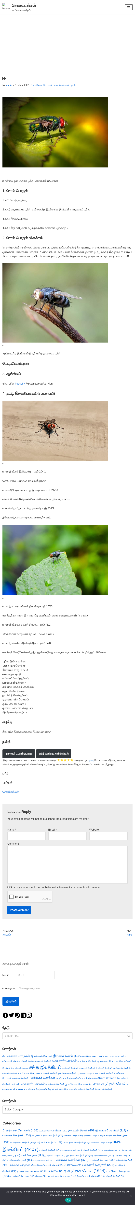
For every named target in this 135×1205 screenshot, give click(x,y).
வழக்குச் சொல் (113, 1083)
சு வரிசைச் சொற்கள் (120, 1068)
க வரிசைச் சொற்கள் (64, 1060)
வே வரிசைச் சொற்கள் (103, 1089)
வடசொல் (94, 1084)
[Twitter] (11, 1015)
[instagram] (29, 1015)
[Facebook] (5, 1015)
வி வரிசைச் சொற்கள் (63, 1089)
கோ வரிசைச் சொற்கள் (20, 1068)
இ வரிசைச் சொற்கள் (85, 1056)
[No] (131, 1196)
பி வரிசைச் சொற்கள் (84, 1078)
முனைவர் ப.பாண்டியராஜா (18, 753)
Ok (68, 1200)
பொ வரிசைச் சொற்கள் (49, 1165)
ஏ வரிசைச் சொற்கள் (27, 1061)
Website (94, 829)
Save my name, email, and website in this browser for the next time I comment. (55, 887)
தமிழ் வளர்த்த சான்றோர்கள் (54, 753)
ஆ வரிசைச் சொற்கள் (42, 1056)
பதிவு (91, 760)
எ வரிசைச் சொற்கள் (51, 1135)
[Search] (129, 1035)
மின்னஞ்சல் (9, 988)
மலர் (17, 1084)
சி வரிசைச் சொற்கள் (104, 1068)
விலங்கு (47, 1089)
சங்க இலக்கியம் (61, 85)
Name (11, 829)
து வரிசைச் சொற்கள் (67, 1073)
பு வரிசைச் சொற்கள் (105, 1078)
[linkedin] (23, 1015)
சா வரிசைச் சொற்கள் (87, 1068)
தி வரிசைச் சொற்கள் (49, 1073)
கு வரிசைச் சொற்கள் (108, 1061)
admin (9, 85)
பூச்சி (73, 85)
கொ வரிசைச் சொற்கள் (76, 1142)
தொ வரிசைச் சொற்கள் (104, 1073)
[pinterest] (17, 1015)
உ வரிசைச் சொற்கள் (109, 1056)
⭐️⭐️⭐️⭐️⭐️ (65, 760)
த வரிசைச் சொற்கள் (29, 1073)
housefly (20, 383)
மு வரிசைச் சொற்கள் (76, 1084)
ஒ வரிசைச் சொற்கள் (43, 1061)
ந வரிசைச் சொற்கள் (20, 1160)
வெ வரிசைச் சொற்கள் (84, 1089)
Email (52, 829)
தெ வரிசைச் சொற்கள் (85, 1073)
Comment (13, 843)
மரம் (13, 1084)
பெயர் (8, 975)
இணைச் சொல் (63, 1056)
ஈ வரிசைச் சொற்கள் (42, 85)
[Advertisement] (67, 39)
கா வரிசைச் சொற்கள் (86, 1061)
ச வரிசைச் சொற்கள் (70, 1068)
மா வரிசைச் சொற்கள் (54, 1084)
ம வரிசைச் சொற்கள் (32, 1084)
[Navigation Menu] (129, 7)
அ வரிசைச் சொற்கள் (16, 1056)
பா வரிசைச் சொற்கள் (65, 1078)
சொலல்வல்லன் (10, 791)
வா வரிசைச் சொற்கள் (34, 1089)
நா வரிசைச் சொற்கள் (20, 1078)
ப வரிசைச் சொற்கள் (42, 1078)
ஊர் (122, 1056)
